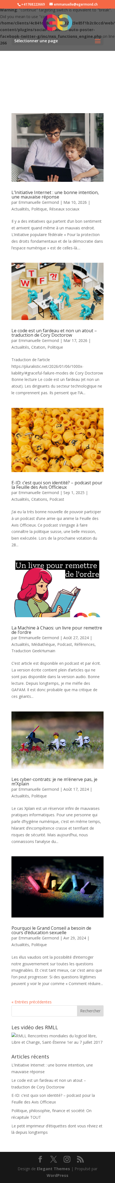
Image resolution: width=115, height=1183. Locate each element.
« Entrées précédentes (31, 1002)
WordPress (57, 1175)
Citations (39, 499)
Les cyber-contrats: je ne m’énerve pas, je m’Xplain (54, 781)
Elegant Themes (53, 1168)
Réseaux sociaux (64, 209)
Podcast (56, 499)
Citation (38, 347)
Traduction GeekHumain (33, 650)
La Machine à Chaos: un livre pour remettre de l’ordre (56, 630)
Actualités (20, 209)
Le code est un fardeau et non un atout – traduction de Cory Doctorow (54, 333)
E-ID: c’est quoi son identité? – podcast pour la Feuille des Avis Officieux (56, 485)
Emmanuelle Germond (38, 202)
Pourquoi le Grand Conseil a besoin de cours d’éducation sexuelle (51, 930)
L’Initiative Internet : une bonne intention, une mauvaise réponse (55, 194)
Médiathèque (43, 644)
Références (84, 644)
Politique (39, 209)
